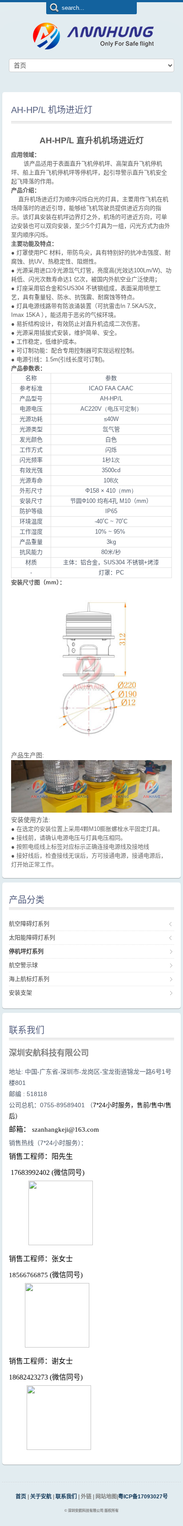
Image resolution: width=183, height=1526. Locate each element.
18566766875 (28, 1275)
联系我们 (67, 1497)
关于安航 (41, 1497)
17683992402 (30, 1172)
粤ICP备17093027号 (143, 1497)
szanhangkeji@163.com (65, 1129)
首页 (21, 1497)
